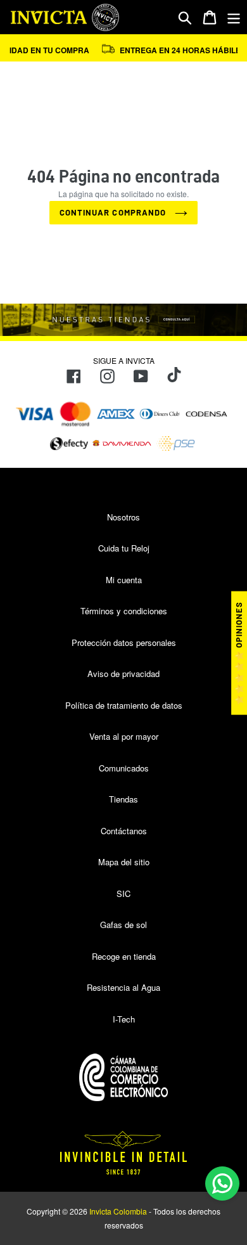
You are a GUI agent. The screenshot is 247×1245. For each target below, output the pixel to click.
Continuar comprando (114, 212)
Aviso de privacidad (123, 674)
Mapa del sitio (123, 862)
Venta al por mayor (123, 736)
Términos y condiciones (123, 611)
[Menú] (234, 17)
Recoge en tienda (124, 956)
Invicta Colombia (118, 1211)
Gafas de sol (123, 925)
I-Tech (124, 1019)
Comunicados (124, 768)
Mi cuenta (124, 580)
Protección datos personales (124, 642)
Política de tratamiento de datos (123, 705)
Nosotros (123, 517)
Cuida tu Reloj (123, 548)
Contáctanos (124, 831)
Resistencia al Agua (123, 987)
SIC (123, 893)
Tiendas (123, 799)
